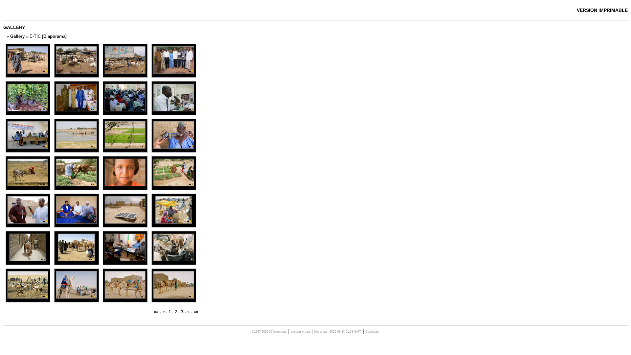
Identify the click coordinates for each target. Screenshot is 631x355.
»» (196, 311)
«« (156, 311)
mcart (306, 331)
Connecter (372, 331)
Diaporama (54, 36)
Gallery (17, 36)
